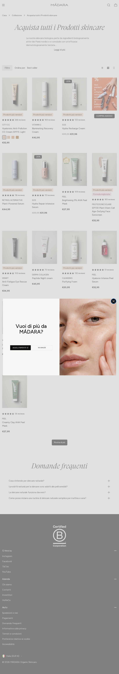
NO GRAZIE (42, 348)
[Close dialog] (113, 301)
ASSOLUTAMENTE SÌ (20, 348)
